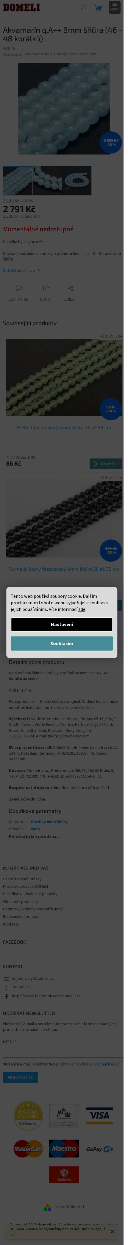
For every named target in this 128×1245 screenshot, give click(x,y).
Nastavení (62, 624)
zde (81, 609)
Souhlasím (61, 643)
